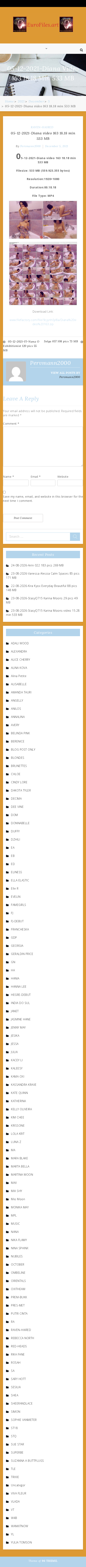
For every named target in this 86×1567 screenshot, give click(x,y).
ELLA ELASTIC (20, 880)
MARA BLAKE (19, 1158)
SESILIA (16, 1387)
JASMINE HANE (21, 1019)
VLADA (15, 1501)
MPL (14, 1215)
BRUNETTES (19, 766)
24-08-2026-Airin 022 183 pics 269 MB (37, 565)
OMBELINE (18, 1273)
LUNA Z (16, 1142)
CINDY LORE (19, 782)
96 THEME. (50, 1561)
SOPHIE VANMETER (24, 1420)
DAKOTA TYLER (21, 790)
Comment (11, 423)
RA (12, 1322)
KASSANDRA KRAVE (24, 1085)
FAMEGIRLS (18, 905)
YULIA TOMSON (21, 1542)
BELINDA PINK (20, 733)
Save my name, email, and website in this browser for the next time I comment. (43, 499)
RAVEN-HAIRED (42, 127)
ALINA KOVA (19, 668)
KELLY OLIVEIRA (21, 1109)
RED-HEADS (19, 1346)
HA (13, 970)
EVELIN (15, 897)
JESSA (15, 1044)
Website (63, 476)
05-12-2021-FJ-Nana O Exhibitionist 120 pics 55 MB (21, 346)
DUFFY (15, 831)
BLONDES (17, 758)
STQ (14, 1436)
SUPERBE (17, 1452)
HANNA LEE (19, 986)
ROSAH (16, 1362)
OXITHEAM (18, 1289)
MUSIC (15, 1223)
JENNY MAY (18, 1027)
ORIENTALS (18, 1281)
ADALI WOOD (20, 643)
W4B (14, 1518)
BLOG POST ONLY (23, 749)
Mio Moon (18, 1199)
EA (12, 847)
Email (36, 476)
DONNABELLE (20, 823)
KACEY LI (17, 1060)
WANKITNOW (19, 1526)
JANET (15, 1011)
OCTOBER (17, 1264)
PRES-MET (18, 1305)
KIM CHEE (17, 1117)
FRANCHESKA (20, 929)
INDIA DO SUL (20, 1003)
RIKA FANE (18, 1354)
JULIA (14, 1052)
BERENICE (17, 741)
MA (13, 1150)
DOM (14, 815)
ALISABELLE (19, 684)
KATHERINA (18, 1101)
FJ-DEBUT (17, 921)
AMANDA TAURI (21, 692)
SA (12, 1371)
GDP (14, 937)
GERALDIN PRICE (22, 954)
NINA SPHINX (20, 1248)
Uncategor (18, 1485)
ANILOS (16, 709)
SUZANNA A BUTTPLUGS (27, 1461)
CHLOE (16, 774)
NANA (15, 1232)
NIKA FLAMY (19, 1240)
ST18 (14, 1428)
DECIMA (16, 798)
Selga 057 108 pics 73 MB (61, 341)
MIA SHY (16, 1191)
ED (13, 864)
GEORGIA (17, 946)
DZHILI (15, 839)
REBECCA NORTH (22, 1338)
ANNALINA (18, 717)
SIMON (15, 1411)
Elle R (14, 888)
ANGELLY (17, 700)
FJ (12, 913)
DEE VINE (17, 807)
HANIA (15, 978)
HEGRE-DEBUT (21, 995)
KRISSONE (18, 1125)
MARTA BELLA (20, 1166)
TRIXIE (15, 1477)
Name (8, 476)
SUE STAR (17, 1444)
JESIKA (15, 1035)
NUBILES (17, 1256)
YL (12, 1534)
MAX (14, 1183)
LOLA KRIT (18, 1134)
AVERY (15, 725)
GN (13, 962)
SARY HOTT (18, 1379)
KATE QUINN (19, 1093)
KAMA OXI (17, 1076)
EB (13, 856)
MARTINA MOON (22, 1174)
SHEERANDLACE (22, 1403)
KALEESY (17, 1068)
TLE (13, 1469)
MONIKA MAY (20, 1207)
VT (12, 1510)
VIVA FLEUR (18, 1493)
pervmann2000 (30, 146)
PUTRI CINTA (19, 1313)
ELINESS (16, 872)
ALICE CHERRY (20, 659)
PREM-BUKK (19, 1297)
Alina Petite (18, 676)
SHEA (14, 1395)
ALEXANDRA (19, 651)
